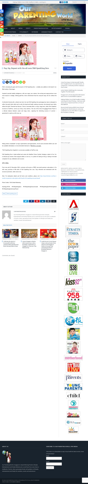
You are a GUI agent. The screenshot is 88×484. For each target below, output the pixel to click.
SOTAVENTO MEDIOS (15, 482)
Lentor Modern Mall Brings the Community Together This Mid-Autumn (72, 91)
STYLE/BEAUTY (24, 32)
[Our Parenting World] (44, 15)
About (13, 28)
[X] (7, 82)
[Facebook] (3, 82)
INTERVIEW (35, 32)
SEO (7, 482)
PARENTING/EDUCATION (41, 28)
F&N (4, 193)
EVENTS (28, 28)
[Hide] (0, 37)
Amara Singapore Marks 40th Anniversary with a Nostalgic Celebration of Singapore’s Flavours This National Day (29, 244)
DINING (67, 28)
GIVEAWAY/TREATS (46, 32)
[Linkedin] (10, 82)
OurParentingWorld (9, 72)
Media (20, 28)
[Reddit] (17, 82)
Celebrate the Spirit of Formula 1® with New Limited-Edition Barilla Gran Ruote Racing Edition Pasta (10, 244)
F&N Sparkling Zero (12, 193)
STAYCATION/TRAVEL (10, 32)
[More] (23, 82)
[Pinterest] (13, 82)
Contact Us (59, 32)
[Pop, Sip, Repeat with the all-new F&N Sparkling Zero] (29, 53)
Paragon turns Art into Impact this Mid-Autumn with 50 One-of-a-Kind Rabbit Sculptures (73, 95)
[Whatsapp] (20, 82)
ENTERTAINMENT (57, 28)
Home (5, 28)
